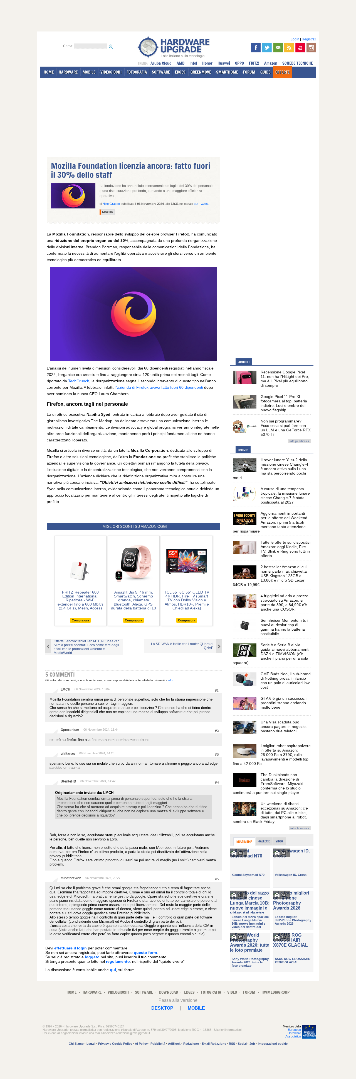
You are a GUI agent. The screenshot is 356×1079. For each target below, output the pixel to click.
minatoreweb (71, 878)
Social (242, 1043)
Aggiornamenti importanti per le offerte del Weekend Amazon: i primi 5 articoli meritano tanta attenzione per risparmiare (270, 522)
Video (279, 841)
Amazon (270, 63)
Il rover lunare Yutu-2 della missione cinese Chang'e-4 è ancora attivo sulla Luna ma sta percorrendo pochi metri (270, 469)
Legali (90, 1043)
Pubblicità (157, 1043)
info (170, 680)
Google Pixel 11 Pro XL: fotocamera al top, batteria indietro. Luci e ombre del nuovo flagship (284, 403)
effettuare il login (70, 948)
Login (295, 39)
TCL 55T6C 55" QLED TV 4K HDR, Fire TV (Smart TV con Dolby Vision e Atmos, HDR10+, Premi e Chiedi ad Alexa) (186, 600)
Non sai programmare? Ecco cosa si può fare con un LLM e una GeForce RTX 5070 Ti (286, 428)
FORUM (249, 72)
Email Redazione (214, 1043)
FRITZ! (254, 63)
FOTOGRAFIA (137, 72)
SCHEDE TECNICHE (297, 63)
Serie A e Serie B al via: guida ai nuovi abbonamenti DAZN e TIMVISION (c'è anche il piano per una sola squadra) (271, 654)
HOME (49, 72)
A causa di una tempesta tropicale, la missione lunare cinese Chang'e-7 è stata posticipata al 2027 (285, 495)
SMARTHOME (227, 72)
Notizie (243, 450)
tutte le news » (299, 828)
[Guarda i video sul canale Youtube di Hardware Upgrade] (300, 47)
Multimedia (244, 841)
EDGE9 (180, 72)
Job (252, 1043)
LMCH (65, 689)
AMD (180, 63)
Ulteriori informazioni (227, 1029)
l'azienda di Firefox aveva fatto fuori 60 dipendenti (159, 387)
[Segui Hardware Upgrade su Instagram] (311, 47)
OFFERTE (282, 72)
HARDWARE (68, 72)
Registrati (309, 39)
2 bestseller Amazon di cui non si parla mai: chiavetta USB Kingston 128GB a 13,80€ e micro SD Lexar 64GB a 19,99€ (270, 576)
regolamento (118, 961)
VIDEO (232, 992)
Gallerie (264, 841)
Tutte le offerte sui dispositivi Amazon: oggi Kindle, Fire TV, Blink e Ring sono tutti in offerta (285, 549)
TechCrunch (78, 381)
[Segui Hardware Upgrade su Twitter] (267, 47)
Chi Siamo (76, 1043)
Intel (193, 63)
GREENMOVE (201, 72)
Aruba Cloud (161, 63)
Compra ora (80, 620)
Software (201, 204)
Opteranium (70, 730)
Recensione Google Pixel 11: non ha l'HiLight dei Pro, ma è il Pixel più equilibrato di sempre (285, 379)
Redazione (191, 1043)
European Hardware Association (293, 1033)
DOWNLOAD (168, 992)
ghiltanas (68, 753)
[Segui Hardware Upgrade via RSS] (289, 47)
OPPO (239, 63)
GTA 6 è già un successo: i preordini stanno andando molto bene (284, 702)
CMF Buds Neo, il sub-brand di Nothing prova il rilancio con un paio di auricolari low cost (286, 680)
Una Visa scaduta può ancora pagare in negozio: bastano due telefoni (284, 726)
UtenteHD (68, 781)
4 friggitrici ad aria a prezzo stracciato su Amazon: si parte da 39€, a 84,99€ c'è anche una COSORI (284, 602)
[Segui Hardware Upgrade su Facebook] (256, 47)
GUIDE (265, 72)
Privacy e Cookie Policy (115, 1043)
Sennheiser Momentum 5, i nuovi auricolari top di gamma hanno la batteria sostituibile (284, 627)
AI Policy (141, 1043)
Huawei (223, 63)
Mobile (196, 1008)
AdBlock (174, 1043)
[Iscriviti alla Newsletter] (278, 47)
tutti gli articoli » (299, 441)
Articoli (243, 362)
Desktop (162, 1008)
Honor (207, 63)
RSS (232, 1043)
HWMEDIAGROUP (275, 992)
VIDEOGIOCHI (111, 72)
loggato (92, 957)
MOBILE (89, 72)
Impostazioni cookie (273, 1043)
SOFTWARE (161, 72)
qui (113, 970)
